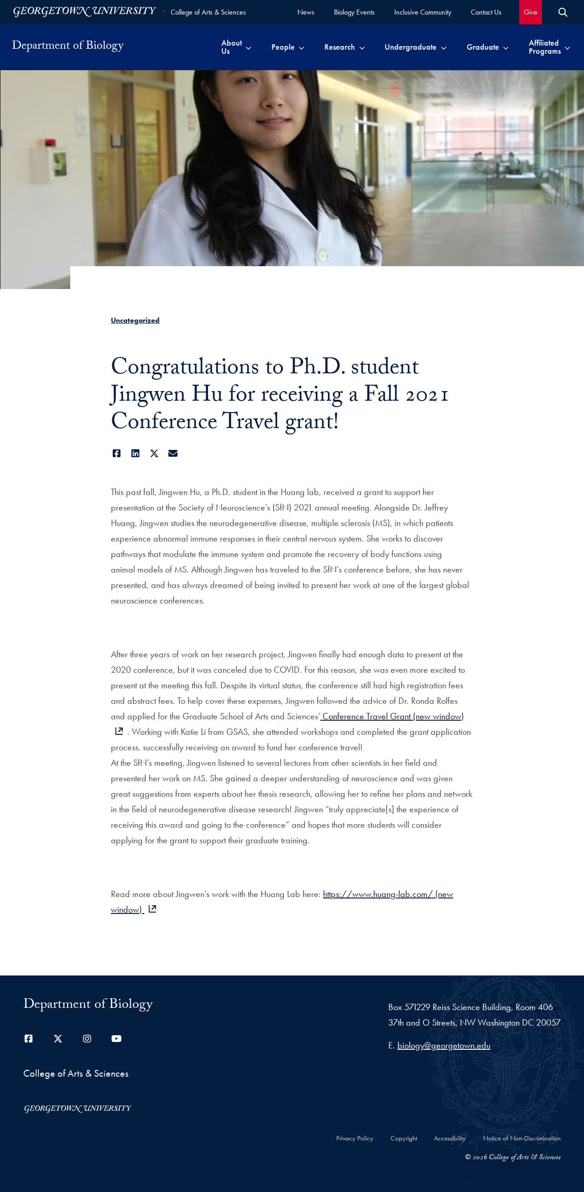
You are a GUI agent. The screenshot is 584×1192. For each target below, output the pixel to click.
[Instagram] (87, 1039)
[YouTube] (116, 1039)
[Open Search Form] (563, 12)
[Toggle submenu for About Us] (248, 47)
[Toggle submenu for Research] (362, 47)
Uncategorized (135, 320)
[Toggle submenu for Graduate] (506, 47)
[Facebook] (116, 453)
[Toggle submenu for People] (301, 47)
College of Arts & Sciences (208, 12)
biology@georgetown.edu (443, 1045)
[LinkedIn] (135, 453)
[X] (154, 453)
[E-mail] (172, 453)
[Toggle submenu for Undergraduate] (443, 47)
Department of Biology (67, 47)
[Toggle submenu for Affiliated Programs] (567, 47)
